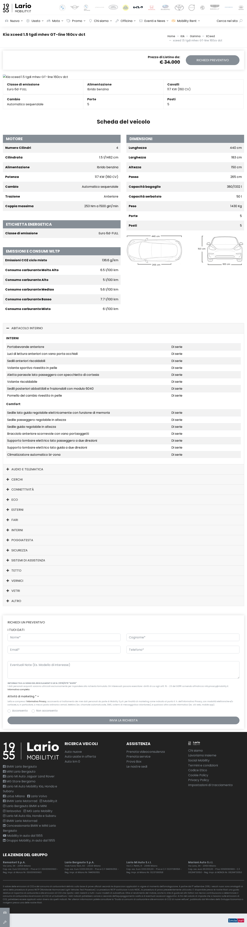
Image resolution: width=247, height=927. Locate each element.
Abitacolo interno (27, 328)
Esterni (17, 509)
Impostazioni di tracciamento (210, 785)
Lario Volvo (38, 796)
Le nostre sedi (136, 766)
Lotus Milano (15, 796)
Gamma (195, 36)
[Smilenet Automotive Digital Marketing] (236, 920)
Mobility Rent (187, 21)
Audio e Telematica (27, 469)
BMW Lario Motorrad (21, 801)
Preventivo (212, 60)
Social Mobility (199, 760)
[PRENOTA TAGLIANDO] (5, 922)
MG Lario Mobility (39, 811)
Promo (77, 21)
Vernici (17, 581)
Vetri (15, 591)
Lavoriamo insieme (202, 755)
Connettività (22, 489)
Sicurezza (19, 550)
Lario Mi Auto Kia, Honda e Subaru (31, 816)
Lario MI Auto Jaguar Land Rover (30, 776)
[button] (123, 696)
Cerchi (17, 479)
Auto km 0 (72, 761)
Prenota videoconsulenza (145, 751)
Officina (126, 21)
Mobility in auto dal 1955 (24, 835)
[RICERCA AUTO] (5, 912)
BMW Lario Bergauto (21, 766)
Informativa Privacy (36, 701)
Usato (35, 21)
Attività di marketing (22, 696)
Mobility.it (49, 801)
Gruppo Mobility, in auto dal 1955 (30, 840)
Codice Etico (197, 770)
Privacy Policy (198, 780)
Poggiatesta (22, 540)
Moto (56, 21)
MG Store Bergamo (21, 781)
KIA (182, 36)
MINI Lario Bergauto (21, 771)
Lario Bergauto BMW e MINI (26, 806)
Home (171, 36)
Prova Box (133, 761)
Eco (14, 499)
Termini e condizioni (203, 765)
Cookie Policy (198, 775)
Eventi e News (154, 21)
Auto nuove (73, 751)
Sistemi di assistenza (28, 560)
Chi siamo (101, 21)
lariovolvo (13, 811)
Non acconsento (47, 711)
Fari (14, 520)
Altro (16, 601)
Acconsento (20, 711)
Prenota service (138, 756)
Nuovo (14, 21)
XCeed (210, 36)
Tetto (16, 570)
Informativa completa (19, 689)
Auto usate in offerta (80, 756)
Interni (17, 530)
